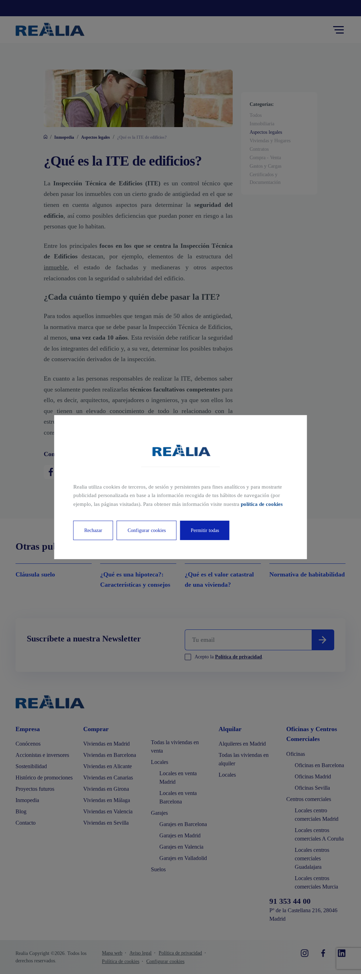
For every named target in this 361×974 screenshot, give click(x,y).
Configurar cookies (147, 530)
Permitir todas (205, 530)
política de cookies (262, 504)
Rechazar (93, 530)
